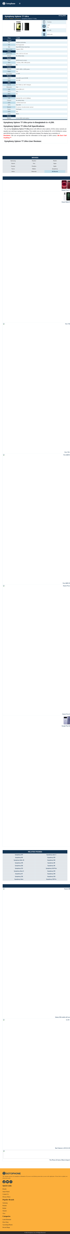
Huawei (13, 166)
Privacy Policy (6, 1197)
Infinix (13, 171)
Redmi (55, 160)
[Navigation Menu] (20, 3)
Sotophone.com (31, 1232)
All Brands (55, 171)
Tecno (13, 168)
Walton (34, 168)
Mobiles (11, 18)
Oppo (54, 163)
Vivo (34, 163)
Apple (54, 166)
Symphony (18, 18)
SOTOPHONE (13, 1173)
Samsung (13, 160)
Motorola (34, 171)
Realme (34, 160)
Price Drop (5, 1222)
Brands (4, 1189)
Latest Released (7, 1219)
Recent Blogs (6, 1227)
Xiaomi (13, 163)
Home (6, 18)
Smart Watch (6, 1191)
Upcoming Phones (8, 1224)
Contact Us (6, 1194)
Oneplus (34, 166)
